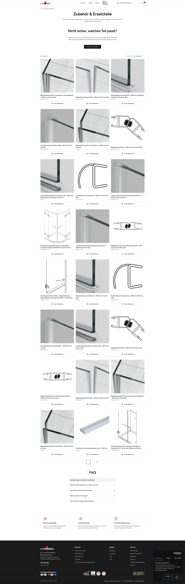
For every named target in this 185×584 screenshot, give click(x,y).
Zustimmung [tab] (158, 558)
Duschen (82, 3)
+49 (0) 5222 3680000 (124, 3)
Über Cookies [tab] (177, 558)
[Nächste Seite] (97, 462)
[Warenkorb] (144, 3)
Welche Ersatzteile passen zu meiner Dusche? (84, 485)
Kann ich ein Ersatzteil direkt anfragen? (82, 501)
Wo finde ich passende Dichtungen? (81, 490)
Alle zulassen (177, 577)
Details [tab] (168, 558)
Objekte (97, 3)
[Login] (140, 3)
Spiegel (91, 3)
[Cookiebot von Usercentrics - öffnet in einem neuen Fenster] (174, 553)
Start (41, 8)
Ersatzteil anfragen (92, 46)
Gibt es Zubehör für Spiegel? (79, 496)
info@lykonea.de (47, 555)
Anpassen (167, 576)
